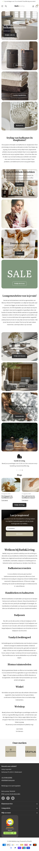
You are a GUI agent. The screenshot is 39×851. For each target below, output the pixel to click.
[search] (6, 6)
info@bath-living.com (8, 780)
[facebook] (13, 798)
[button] (17, 470)
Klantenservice (2, 6)
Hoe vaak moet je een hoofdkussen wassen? (28, 497)
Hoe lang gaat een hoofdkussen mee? (7, 497)
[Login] (33, 6)
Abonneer (19, 534)
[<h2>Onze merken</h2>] (10, 751)
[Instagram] (3, 798)
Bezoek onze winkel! (9, 766)
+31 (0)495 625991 (6, 777)
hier (6, 786)
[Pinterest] (8, 798)
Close (19, 804)
